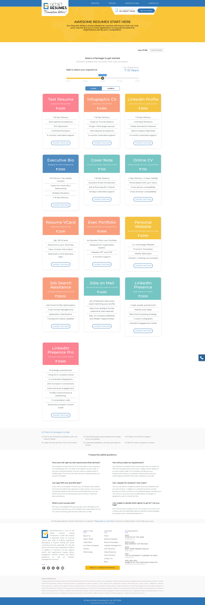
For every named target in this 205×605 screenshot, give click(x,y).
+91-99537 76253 (127, 11)
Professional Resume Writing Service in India (55, 581)
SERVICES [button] (95, 3)
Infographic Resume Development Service (144, 581)
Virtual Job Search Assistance (153, 586)
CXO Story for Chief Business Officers (100, 588)
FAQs (106, 536)
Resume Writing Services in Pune (151, 590)
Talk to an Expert (146, 10)
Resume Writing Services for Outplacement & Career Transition (78, 583)
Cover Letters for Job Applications (110, 583)
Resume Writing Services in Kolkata (77, 590)
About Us (86, 536)
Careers (86, 549)
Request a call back (105, 521)
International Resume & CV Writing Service (83, 581)
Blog (106, 562)
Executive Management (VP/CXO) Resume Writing (114, 581)
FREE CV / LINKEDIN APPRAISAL (102, 568)
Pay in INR (142, 50)
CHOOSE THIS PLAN (61, 143)
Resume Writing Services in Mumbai (151, 588)
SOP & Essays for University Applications (75, 588)
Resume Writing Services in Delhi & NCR (126, 588)
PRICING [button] (112, 3)
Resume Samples (110, 539)
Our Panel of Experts (91, 545)
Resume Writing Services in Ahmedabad (54, 593)
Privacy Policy (104, 603)
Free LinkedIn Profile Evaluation (94, 593)
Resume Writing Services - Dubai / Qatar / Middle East (139, 583)
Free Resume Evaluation (75, 593)
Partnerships (88, 552)
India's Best (87, 542)
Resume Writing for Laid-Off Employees (130, 586)
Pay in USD (156, 50)
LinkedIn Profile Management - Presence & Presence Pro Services (124, 593)
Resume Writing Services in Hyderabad (128, 590)
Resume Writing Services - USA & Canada (83, 586)
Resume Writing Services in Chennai (53, 590)
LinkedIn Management (112, 545)
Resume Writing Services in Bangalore (102, 590)
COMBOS (110, 88)
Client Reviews (109, 555)
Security (111, 603)
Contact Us (108, 558)
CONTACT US (154, 3)
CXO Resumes (109, 549)
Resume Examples (111, 542)
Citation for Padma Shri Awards (52, 588)
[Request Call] (202, 358)
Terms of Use (95, 603)
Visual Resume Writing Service (106, 586)
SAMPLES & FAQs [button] (132, 3)
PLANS (93, 88)
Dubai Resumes (110, 552)
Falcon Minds (88, 539)
